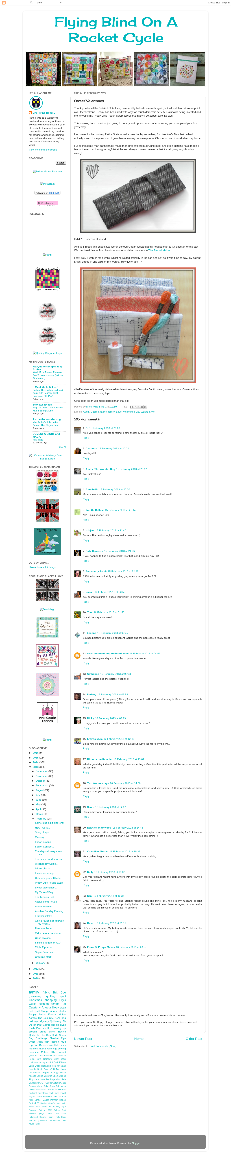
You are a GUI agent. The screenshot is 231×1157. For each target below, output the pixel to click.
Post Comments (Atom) (103, 1046)
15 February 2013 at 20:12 (131, 469)
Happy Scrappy (50, 1072)
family (111, 411)
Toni (90, 612)
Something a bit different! (49, 823)
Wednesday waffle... (46, 863)
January (41, 963)
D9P (57, 1113)
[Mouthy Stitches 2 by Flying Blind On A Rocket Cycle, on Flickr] (47, 320)
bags (52, 1079)
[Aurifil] (47, 255)
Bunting (43, 1103)
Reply (86, 437)
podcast (33, 1093)
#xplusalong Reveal (46, 901)
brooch (33, 1031)
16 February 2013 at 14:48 (127, 827)
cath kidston (51, 1041)
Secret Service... (44, 846)
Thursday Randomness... (49, 859)
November (42, 776)
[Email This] (131, 407)
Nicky (90, 718)
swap (63, 1007)
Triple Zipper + (43, 947)
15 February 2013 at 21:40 (110, 530)
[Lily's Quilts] (47, 666)
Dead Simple (59, 1096)
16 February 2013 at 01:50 (109, 612)
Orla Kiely (56, 1107)
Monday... (40, 837)
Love (119, 411)
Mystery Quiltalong (51, 1021)
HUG (50, 1028)
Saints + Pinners (57, 1089)
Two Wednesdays (98, 783)
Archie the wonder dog (47, 419)
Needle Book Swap (39, 1069)
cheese (43, 1120)
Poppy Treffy (54, 1117)
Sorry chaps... (43, 832)
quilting (51, 996)
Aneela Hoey (50, 1007)
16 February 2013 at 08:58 (112, 694)
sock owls (54, 1093)
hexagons (44, 1062)
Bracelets (47, 1096)
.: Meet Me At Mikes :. (46, 387)
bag (64, 1018)
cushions (33, 1062)
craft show (60, 1059)
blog (64, 1069)
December (42, 771)
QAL (57, 1018)
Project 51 (34, 1103)
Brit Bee (59, 992)
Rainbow (47, 1059)
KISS (64, 1113)
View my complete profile (43, 149)
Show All (62, 447)
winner (53, 1011)
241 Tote (39, 1055)
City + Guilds (45, 1083)
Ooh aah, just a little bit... (49, 878)
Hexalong (46, 1066)
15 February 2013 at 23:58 (110, 592)
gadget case (45, 1113)
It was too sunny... (45, 873)
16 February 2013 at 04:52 (145, 653)
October (41, 780)
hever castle (34, 1124)
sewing (58, 1028)
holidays (33, 1021)
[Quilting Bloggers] (47, 353)
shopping (51, 1000)
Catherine (93, 674)
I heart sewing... (44, 842)
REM (50, 1110)
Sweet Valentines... (46, 887)
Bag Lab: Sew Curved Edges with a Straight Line (48, 409)
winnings (52, 1048)
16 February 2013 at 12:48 (119, 739)
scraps (55, 1003)
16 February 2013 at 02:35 (112, 633)
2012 (36, 969)
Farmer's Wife (50, 1055)
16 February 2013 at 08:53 (115, 674)
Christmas (35, 1000)
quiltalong (43, 1093)
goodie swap (58, 1024)
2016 (36, 752)
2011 (36, 973)
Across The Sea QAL (41, 1018)
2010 (36, 978)
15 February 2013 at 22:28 (123, 571)
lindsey (91, 694)
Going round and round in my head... (49, 922)
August (40, 790)
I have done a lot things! (42, 567)
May (38, 804)
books (50, 1045)
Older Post (194, 1039)
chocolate (61, 1079)
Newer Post (83, 1039)
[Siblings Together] (47, 292)
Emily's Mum (95, 739)
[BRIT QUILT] (47, 600)
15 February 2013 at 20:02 (113, 448)
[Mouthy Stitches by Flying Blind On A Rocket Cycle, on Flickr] (47, 344)
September (42, 785)
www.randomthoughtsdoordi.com (107, 653)
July (38, 795)
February (41, 818)
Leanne (91, 633)
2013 (36, 767)
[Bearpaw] (47, 695)
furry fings (38, 439)
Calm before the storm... (49, 933)
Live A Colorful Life (43, 1107)
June (39, 799)
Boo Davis (40, 1045)
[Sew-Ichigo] (47, 609)
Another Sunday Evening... (50, 911)
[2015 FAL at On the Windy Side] (47, 491)
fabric (103, 411)
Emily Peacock (37, 1028)
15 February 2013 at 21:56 (119, 551)
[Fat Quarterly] (47, 637)
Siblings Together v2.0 (47, 942)
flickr (57, 1045)
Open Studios (59, 1076)
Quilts (55, 1035)
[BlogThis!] (135, 407)
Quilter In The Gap (40, 1035)
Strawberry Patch (96, 571)
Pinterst (42, 1110)
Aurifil (86, 411)
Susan (89, 592)
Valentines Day (131, 411)
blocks (62, 1011)
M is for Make (59, 1066)
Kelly (90, 872)
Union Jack (36, 1041)
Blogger (136, 1143)
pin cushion (35, 1072)
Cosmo (95, 411)
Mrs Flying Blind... (43, 113)
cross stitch (47, 1031)
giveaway (35, 996)
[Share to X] (138, 407)
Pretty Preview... (44, 906)
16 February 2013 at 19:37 (108, 896)
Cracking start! (43, 957)
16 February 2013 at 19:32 (125, 851)
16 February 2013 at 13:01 (129, 759)
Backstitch (34, 1083)
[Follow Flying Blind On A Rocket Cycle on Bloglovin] (47, 194)
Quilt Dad (55, 1069)
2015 (36, 757)
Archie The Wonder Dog (100, 469)
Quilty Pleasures (37, 1089)
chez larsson (54, 1120)
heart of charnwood (99, 827)
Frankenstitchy (43, 916)
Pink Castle (43, 1024)
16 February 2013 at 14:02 (110, 807)
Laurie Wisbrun (44, 1076)
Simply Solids (37, 1014)
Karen (90, 923)
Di (87, 428)
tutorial (42, 1048)
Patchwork (61, 1086)
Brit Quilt (53, 1062)
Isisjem (90, 530)
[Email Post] (125, 406)
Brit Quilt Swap (38, 1011)
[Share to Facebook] (142, 407)
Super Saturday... (45, 952)
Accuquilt (37, 1096)
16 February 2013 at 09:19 (110, 718)
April (39, 809)
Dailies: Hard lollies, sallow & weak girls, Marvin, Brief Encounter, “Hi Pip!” (48, 393)
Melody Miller (48, 1052)
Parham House (58, 1100)
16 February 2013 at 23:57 (131, 947)
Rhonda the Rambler (99, 759)
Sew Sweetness (42, 404)
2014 (36, 762)
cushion (44, 1003)
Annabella (92, 489)
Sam (89, 896)
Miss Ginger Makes (39, 1100)
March (40, 814)
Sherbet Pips (58, 1038)
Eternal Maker (57, 1014)
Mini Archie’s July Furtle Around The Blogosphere (45, 424)
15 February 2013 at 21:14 (120, 510)
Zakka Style (148, 411)
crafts (63, 1120)
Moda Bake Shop (46, 1086)
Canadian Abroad (97, 851)
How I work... (42, 827)
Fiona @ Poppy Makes (101, 947)
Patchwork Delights (38, 1117)
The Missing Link (44, 897)
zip (64, 1028)
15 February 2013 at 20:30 (114, 489)
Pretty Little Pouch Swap (49, 882)
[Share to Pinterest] (145, 407)
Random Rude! (43, 928)
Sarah (90, 807)
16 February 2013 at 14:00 (125, 783)
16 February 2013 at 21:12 (110, 923)
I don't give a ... (44, 868)
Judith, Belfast (95, 510)
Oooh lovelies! (43, 938)
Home (139, 1039)
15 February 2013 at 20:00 (104, 428)
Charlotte (91, 448)
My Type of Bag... (45, 892)
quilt (63, 996)
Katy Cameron (94, 551)
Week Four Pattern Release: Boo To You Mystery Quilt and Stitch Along (48, 375)
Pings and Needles (39, 1079)
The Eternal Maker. (159, 250)
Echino (62, 1031)
